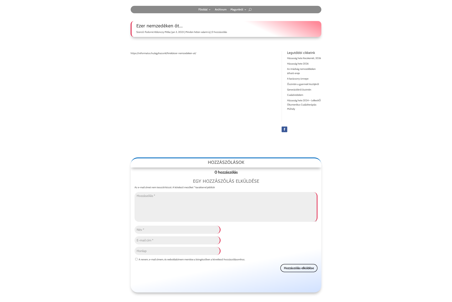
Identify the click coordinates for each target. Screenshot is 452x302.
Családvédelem (295, 94)
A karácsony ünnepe (297, 78)
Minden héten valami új (197, 32)
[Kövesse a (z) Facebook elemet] (284, 129)
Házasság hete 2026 (298, 63)
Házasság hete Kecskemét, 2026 (304, 58)
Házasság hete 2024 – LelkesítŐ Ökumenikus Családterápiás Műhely (304, 104)
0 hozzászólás (219, 32)
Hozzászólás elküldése (299, 268)
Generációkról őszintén (299, 89)
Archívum (221, 9)
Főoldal (202, 9)
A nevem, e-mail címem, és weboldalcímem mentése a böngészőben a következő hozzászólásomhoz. (192, 259)
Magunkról (236, 9)
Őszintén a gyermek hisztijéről (303, 84)
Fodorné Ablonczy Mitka (157, 32)
